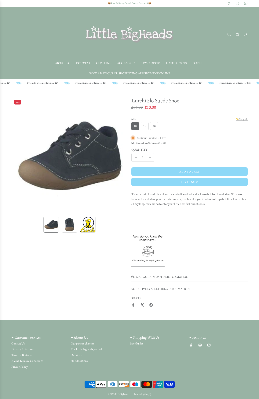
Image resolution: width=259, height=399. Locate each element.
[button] (14, 155)
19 (144, 126)
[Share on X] (142, 306)
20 (154, 126)
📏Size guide (242, 119)
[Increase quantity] (150, 157)
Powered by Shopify (142, 394)
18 (135, 126)
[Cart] (237, 34)
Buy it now (189, 182)
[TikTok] (246, 3)
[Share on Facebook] (133, 306)
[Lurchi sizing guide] (148, 265)
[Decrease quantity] (136, 157)
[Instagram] (237, 3)
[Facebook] (229, 3)
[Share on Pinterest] (151, 306)
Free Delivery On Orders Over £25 (151, 142)
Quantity (139, 150)
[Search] (229, 34)
